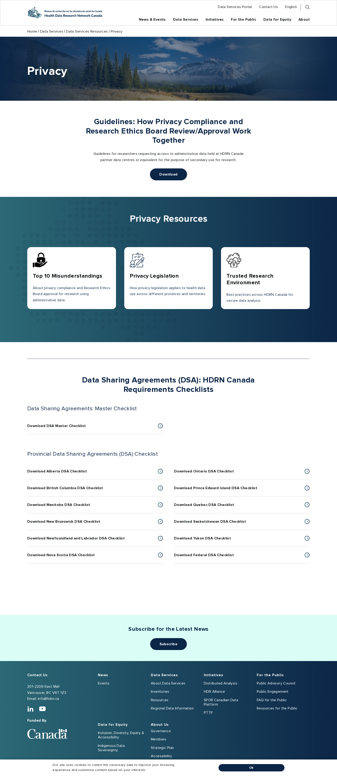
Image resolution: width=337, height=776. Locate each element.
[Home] (64, 13)
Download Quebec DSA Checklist (211, 508)
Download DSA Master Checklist (56, 429)
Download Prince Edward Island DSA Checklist (223, 491)
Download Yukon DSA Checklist (210, 541)
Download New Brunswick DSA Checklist (71, 524)
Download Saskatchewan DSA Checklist (217, 524)
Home (32, 31)
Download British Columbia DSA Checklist (72, 491)
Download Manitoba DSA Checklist (66, 508)
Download (168, 174)
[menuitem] (235, 7)
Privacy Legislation (154, 276)
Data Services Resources (87, 31)
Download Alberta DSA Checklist (64, 474)
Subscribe (169, 644)
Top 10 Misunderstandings (67, 276)
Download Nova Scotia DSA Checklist (68, 558)
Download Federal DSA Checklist (211, 558)
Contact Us (37, 675)
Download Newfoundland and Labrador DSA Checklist (83, 541)
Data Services (51, 31)
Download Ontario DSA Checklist (211, 474)
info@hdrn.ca (48, 699)
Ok (251, 767)
